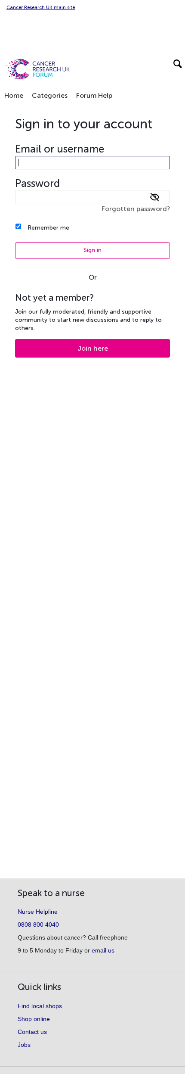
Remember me (48, 227)
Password (37, 183)
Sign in (92, 250)
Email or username (59, 149)
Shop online (34, 1018)
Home (13, 95)
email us (103, 950)
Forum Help (94, 95)
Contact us (32, 1031)
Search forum (177, 64)
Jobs (24, 1044)
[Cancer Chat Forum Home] (38, 69)
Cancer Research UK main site (40, 7)
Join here (92, 348)
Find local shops (40, 1005)
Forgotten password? (136, 209)
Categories (50, 95)
